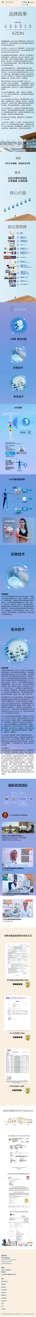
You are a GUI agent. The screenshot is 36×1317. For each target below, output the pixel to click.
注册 (2, 1303)
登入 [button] (23, 4)
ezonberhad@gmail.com (8, 1274)
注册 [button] (27, 4)
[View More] (18, 860)
